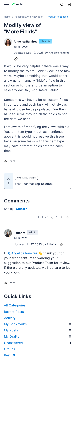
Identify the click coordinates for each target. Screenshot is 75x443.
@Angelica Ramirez (22, 253)
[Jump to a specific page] (68, 217)
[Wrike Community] (18, 4)
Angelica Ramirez (25, 41)
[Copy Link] (16, 58)
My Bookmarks (37, 324)
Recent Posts (14, 312)
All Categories (14, 305)
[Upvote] (8, 179)
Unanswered (37, 343)
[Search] (62, 4)
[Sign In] (69, 4)
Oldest (21, 209)
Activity (10, 318)
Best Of (9, 355)
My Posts (37, 330)
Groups (9, 349)
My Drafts (37, 336)
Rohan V (19, 232)
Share (9, 161)
